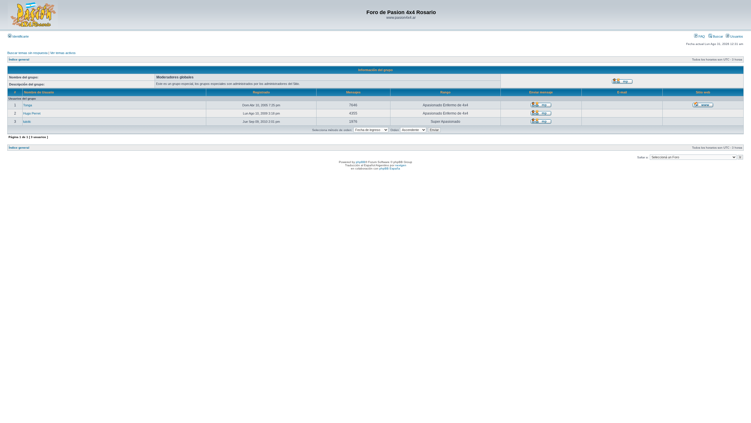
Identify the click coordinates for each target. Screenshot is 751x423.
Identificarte (20, 36)
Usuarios (736, 36)
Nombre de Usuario (39, 92)
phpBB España (389, 168)
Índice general (19, 59)
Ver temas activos (63, 53)
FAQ (701, 36)
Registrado (261, 92)
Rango (445, 92)
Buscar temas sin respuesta (27, 53)
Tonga (27, 105)
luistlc (27, 121)
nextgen (400, 165)
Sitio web (703, 92)
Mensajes (353, 92)
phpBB (360, 162)
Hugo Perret (31, 113)
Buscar (717, 36)
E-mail (622, 92)
